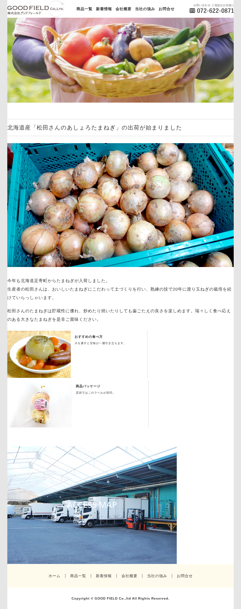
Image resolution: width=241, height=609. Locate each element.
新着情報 (104, 9)
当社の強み (145, 9)
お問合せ (167, 9)
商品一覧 (84, 9)
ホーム (54, 576)
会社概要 (124, 9)
